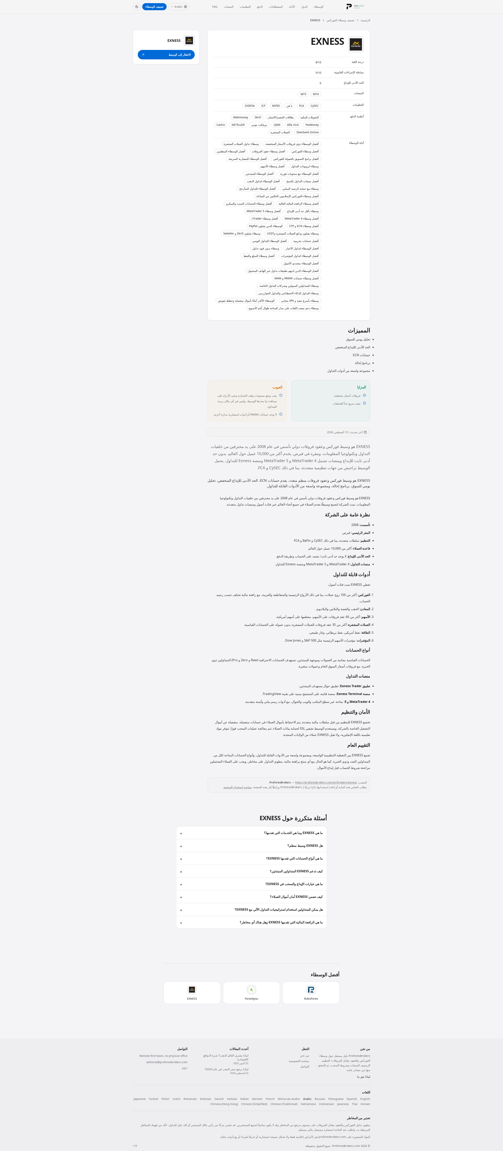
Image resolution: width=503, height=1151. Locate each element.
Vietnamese (308, 1104)
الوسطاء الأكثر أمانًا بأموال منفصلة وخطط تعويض (246, 300)
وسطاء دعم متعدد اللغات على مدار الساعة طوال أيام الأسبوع (284, 308)
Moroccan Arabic (289, 1099)
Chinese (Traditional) (283, 1104)
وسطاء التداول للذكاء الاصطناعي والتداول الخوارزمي (288, 293)
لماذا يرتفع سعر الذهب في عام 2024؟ (226, 1069)
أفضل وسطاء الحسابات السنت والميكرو (249, 203)
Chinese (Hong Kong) (224, 1104)
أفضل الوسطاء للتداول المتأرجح (257, 188)
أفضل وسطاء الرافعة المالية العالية (299, 203)
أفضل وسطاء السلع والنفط (258, 256)
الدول (304, 6)
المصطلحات (276, 6)
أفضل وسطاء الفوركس (305, 151)
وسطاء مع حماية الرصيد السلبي (300, 188)
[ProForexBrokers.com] (358, 7)
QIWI (277, 125)
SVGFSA (250, 106)
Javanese (343, 1104)
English (365, 1099)
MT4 (316, 94)
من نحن (304, 1055)
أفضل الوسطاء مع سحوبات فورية (299, 174)
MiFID (276, 106)
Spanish (352, 1099)
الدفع (260, 6)
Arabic (307, 1099)
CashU (221, 125)
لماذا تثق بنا (363, 1076)
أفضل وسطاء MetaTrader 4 (302, 218)
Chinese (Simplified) (254, 1104)
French (270, 1099)
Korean (365, 1104)
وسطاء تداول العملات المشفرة (241, 144)
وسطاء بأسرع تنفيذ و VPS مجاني (300, 300)
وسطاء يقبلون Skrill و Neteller (241, 233)
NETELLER (238, 125)
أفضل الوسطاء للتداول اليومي (269, 241)
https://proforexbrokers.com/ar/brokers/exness (326, 782)
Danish (219, 1099)
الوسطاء (318, 6)
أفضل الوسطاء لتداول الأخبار (302, 248)
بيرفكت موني (259, 125)
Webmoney (240, 117)
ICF (263, 106)
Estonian (205, 1099)
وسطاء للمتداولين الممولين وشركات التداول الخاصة (289, 286)
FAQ (215, 6)
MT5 (303, 94)
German (257, 1099)
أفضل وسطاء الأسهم (273, 166)
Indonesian (326, 1104)
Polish (165, 1099)
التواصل (304, 1066)
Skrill (258, 117)
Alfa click (293, 125)
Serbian (232, 1099)
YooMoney (312, 125)
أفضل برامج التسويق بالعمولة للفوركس (296, 159)
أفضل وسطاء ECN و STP (304, 226)
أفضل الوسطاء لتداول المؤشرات (300, 256)
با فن (289, 106)
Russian (320, 1099)
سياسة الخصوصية (299, 1061)
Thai (355, 1104)
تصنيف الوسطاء (154, 6)
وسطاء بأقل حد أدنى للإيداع (303, 211)
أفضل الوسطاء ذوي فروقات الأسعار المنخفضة (292, 144)
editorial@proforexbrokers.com (166, 1062)
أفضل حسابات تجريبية (306, 241)
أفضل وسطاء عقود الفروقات (268, 151)
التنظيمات (245, 6)
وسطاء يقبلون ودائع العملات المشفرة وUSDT (293, 233)
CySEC (315, 106)
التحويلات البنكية (309, 117)
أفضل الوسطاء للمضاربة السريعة (248, 159)
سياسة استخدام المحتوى (237, 787)
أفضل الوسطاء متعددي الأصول (301, 263)
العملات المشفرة (280, 132)
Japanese (140, 1099)
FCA (301, 106)
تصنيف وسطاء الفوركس (340, 20)
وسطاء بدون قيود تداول (265, 248)
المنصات (228, 6)
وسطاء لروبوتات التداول (305, 166)
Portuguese (335, 1099)
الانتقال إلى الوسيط (180, 54)
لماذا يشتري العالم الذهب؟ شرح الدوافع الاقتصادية (225, 1057)
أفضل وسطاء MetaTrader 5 (264, 211)
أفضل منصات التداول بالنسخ (302, 181)
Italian (244, 1099)
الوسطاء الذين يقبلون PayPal (266, 226)
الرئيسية (365, 20)
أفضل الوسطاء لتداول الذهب (263, 181)
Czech (176, 1099)
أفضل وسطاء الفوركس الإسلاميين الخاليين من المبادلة (287, 196)
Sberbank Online (307, 132)
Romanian (190, 1099)
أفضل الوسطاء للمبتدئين (260, 174)
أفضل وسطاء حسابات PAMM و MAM (296, 278)
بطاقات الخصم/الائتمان (281, 117)
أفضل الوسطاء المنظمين (231, 151)
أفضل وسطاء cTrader (265, 218)
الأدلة (292, 6)
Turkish (153, 1099)
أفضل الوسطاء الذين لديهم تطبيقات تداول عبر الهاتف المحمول (283, 271)
